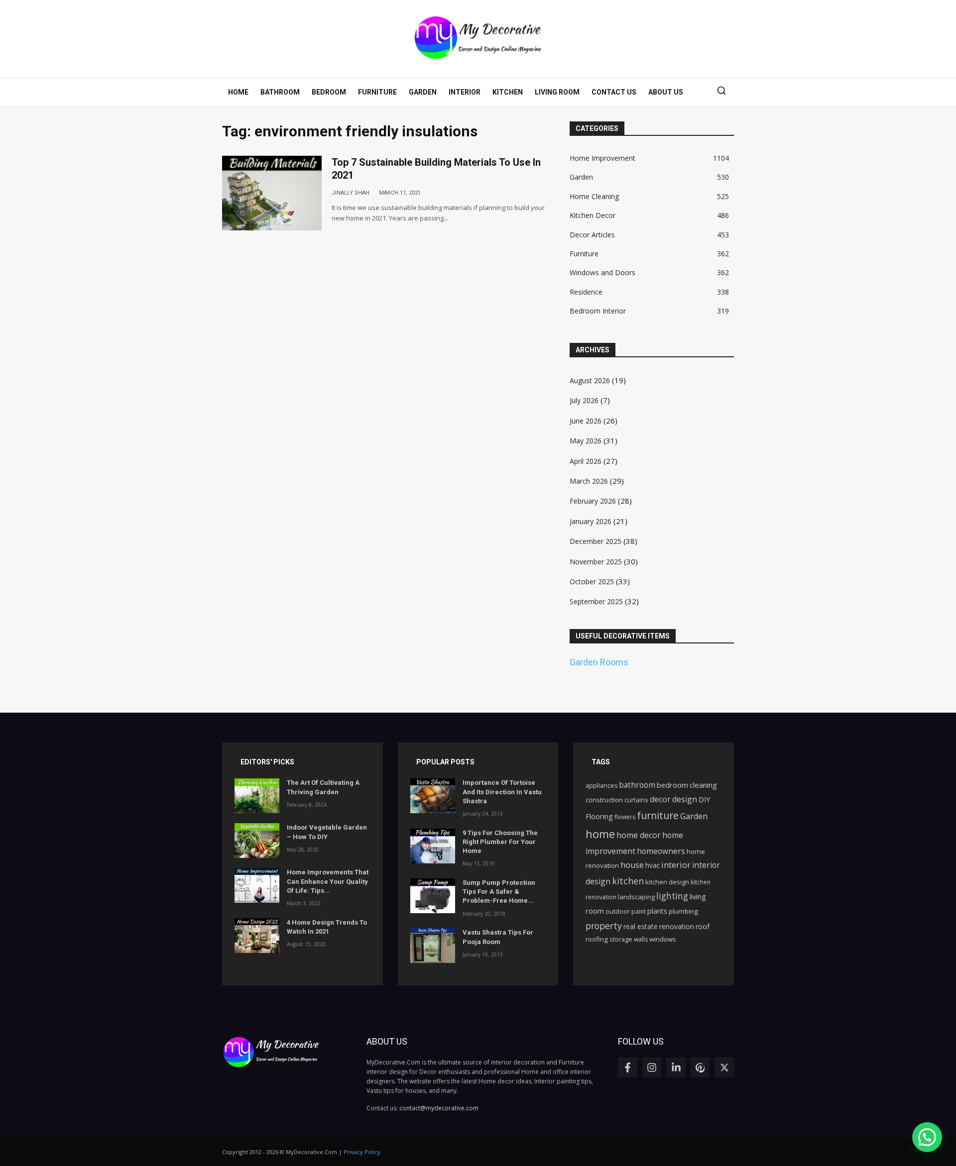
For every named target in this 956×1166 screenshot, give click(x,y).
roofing (597, 939)
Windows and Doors (602, 272)
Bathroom (280, 92)
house (632, 864)
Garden (423, 92)
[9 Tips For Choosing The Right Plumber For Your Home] (432, 846)
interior (676, 864)
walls (641, 939)
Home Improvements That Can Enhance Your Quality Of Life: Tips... (327, 881)
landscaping (636, 896)
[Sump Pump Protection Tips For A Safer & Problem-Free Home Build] (432, 895)
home (600, 833)
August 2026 (590, 380)
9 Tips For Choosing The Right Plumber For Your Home (500, 841)
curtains (636, 799)
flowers (624, 817)
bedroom (672, 785)
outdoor (617, 911)
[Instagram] (652, 1067)
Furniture (377, 92)
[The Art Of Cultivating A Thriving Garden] (257, 795)
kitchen (628, 881)
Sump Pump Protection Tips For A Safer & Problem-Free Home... (499, 891)
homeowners (661, 851)
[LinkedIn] (676, 1067)
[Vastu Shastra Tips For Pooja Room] (432, 945)
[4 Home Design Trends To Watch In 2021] (257, 935)
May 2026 (585, 440)
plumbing (683, 911)
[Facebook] (627, 1067)
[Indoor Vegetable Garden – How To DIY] (257, 840)
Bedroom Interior (598, 311)
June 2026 (585, 420)
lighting (672, 896)
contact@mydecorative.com (438, 1108)
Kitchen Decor (592, 215)
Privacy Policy (362, 1152)
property (604, 926)
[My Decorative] (478, 37)
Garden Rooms (599, 662)
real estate (640, 926)
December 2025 (595, 541)
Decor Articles (592, 234)
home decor (638, 835)
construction (604, 799)
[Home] (284, 1052)
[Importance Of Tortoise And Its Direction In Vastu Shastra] (432, 795)
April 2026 (585, 461)
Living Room (557, 92)
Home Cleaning (594, 196)
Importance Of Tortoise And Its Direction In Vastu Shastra (502, 791)
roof (703, 926)
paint (638, 911)
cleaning (703, 785)
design (684, 799)
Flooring (599, 816)
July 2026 (584, 400)
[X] (724, 1067)
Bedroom (329, 92)
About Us (665, 92)
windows (662, 939)
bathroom (637, 784)
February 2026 (593, 501)
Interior (464, 92)
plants (657, 911)
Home (238, 92)
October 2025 (592, 581)
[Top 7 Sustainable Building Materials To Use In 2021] (272, 193)
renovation (676, 926)
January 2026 (590, 521)
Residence (586, 292)
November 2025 (596, 561)
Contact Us (614, 92)
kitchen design (667, 881)
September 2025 (596, 601)
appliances (601, 785)
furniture (658, 815)
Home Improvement (602, 158)
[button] (721, 92)
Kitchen (507, 92)
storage (620, 939)
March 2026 (589, 481)
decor (660, 799)
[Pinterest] (700, 1067)
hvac (652, 865)
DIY (704, 799)
